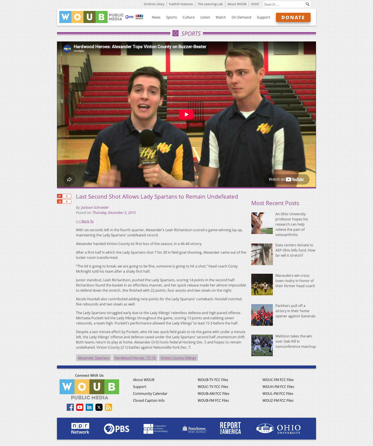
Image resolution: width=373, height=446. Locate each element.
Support (263, 17)
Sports (171, 17)
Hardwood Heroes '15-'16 (135, 357)
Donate (293, 17)
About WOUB (237, 4)
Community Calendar (150, 393)
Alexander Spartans (94, 357)
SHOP (255, 4)
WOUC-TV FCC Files (213, 386)
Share (59, 201)
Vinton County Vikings (178, 357)
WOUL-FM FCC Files (277, 393)
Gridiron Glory (154, 4)
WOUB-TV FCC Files (213, 379)
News (156, 17)
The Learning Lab (210, 4)
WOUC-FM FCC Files (278, 379)
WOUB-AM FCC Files (213, 393)
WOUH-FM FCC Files (278, 386)
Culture (189, 17)
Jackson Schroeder (95, 207)
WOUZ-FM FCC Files (278, 400)
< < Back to (85, 221)
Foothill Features (181, 4)
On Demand (241, 17)
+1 (59, 196)
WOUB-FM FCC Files (213, 400)
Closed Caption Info (149, 400)
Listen (205, 17)
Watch (221, 17)
